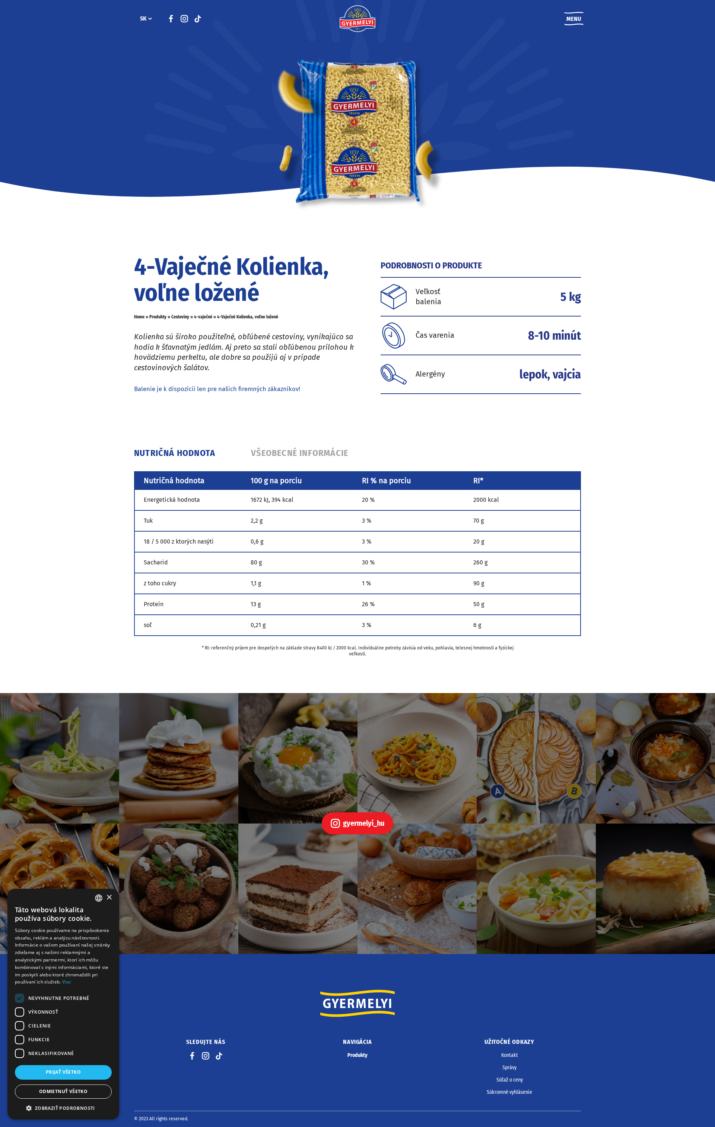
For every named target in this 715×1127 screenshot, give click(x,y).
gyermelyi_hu (363, 823)
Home (139, 316)
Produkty (157, 316)
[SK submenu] (150, 18)
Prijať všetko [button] (63, 1072)
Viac (66, 982)
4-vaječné (203, 316)
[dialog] (63, 1004)
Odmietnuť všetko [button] (63, 1091)
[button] (63, 1108)
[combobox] (98, 898)
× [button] (109, 897)
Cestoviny (180, 316)
